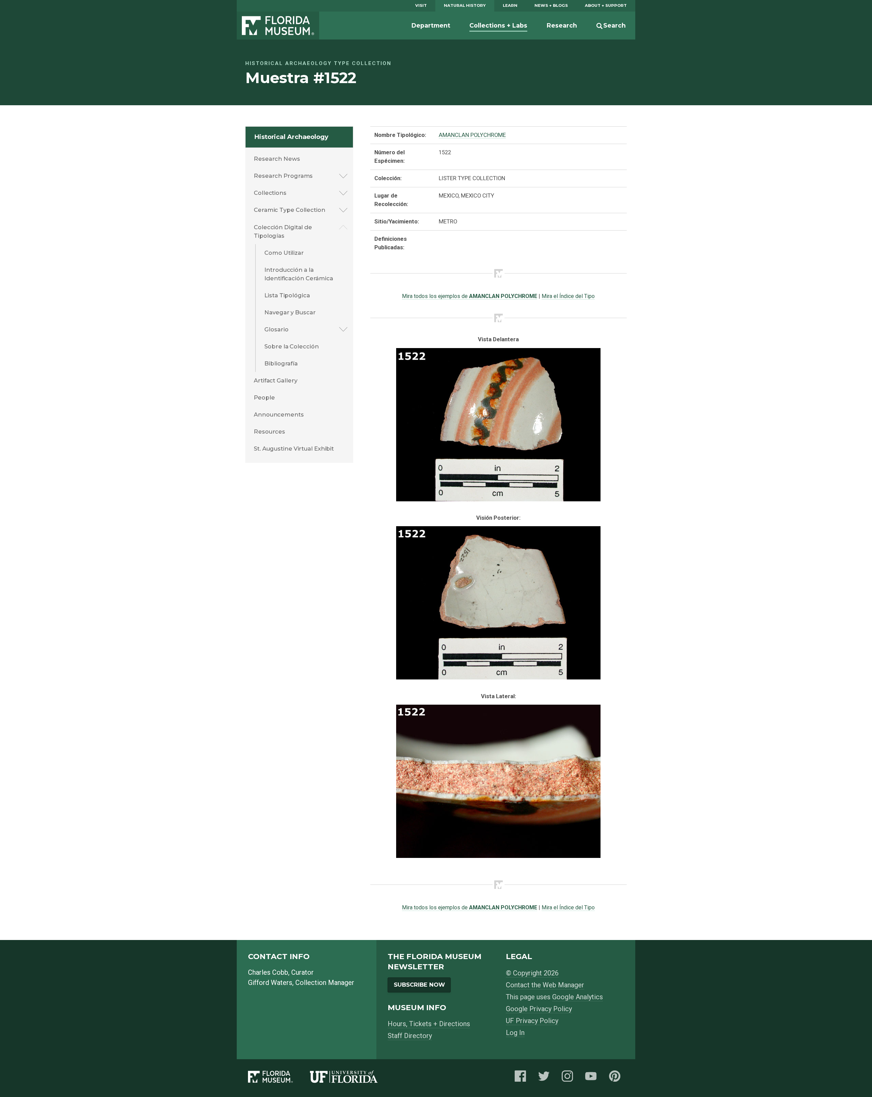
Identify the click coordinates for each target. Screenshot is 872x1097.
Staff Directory (410, 1036)
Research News (277, 158)
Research (562, 25)
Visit (421, 5)
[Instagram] (569, 1078)
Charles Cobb (268, 972)
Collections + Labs (498, 25)
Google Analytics (577, 997)
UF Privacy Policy (532, 1021)
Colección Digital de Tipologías (283, 231)
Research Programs (283, 175)
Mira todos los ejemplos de (469, 296)
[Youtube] (592, 1078)
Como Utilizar (284, 252)
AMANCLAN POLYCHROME (472, 135)
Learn (510, 5)
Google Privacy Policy (539, 1009)
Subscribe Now (419, 984)
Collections (270, 192)
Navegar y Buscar (289, 312)
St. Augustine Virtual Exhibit (294, 448)
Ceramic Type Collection (289, 209)
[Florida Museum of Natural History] (279, 1078)
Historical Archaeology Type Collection (318, 63)
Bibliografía (281, 363)
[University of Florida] (352, 1078)
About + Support (606, 5)
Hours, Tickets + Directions (429, 1024)
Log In (515, 1033)
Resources (269, 431)
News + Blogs (551, 5)
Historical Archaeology (291, 137)
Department (430, 25)
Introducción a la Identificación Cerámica (298, 274)
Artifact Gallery (275, 380)
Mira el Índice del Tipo (568, 296)
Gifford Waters (270, 982)
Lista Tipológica (287, 295)
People (264, 397)
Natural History (465, 5)
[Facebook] (522, 1078)
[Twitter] (545, 1078)
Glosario (276, 329)
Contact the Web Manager (545, 985)
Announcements (279, 414)
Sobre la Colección (291, 346)
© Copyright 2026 (532, 973)
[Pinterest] (616, 1078)
